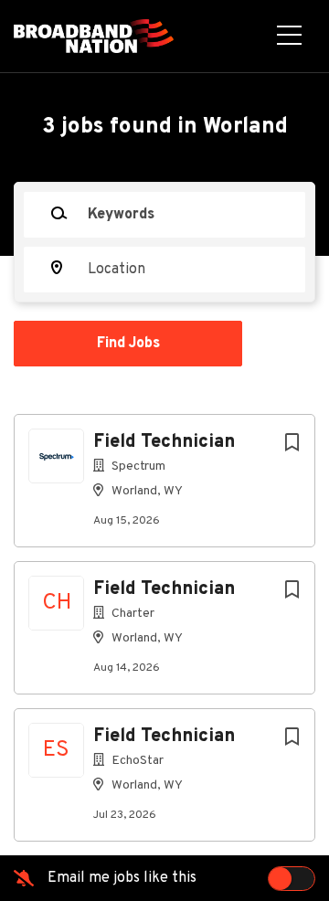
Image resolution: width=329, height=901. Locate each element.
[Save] (291, 443)
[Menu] (289, 37)
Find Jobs (128, 343)
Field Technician (164, 442)
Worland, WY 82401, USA (96, 375)
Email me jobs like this (122, 878)
